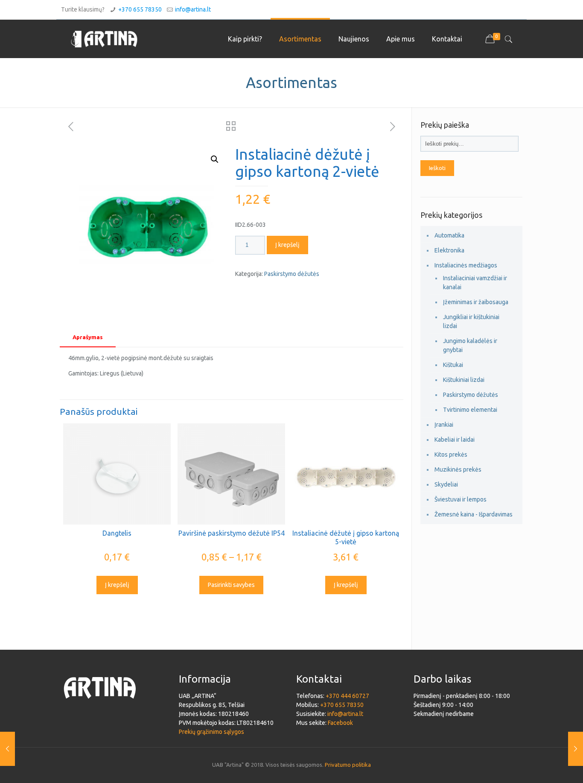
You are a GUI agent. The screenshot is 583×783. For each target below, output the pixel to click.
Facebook (340, 722)
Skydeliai (446, 484)
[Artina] (104, 39)
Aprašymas (88, 337)
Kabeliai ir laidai (454, 439)
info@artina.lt (193, 9)
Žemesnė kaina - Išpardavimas (473, 514)
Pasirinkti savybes (231, 584)
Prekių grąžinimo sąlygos (211, 731)
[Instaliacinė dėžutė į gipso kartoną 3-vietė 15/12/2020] (575, 749)
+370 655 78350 (140, 9)
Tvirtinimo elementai (470, 409)
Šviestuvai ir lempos (460, 499)
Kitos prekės (450, 454)
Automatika (449, 235)
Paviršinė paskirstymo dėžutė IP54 (231, 533)
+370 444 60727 (347, 695)
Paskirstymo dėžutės (291, 273)
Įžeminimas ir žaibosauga (475, 302)
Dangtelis (116, 533)
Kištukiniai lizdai (463, 379)
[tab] (88, 337)
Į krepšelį (287, 244)
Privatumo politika (348, 765)
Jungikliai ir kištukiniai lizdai (471, 321)
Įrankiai (443, 424)
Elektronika (449, 250)
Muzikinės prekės (457, 469)
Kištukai (453, 364)
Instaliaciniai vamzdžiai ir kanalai (475, 282)
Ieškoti (437, 168)
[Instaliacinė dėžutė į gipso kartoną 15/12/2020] (7, 749)
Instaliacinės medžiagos (465, 265)
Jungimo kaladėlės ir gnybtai (470, 345)
